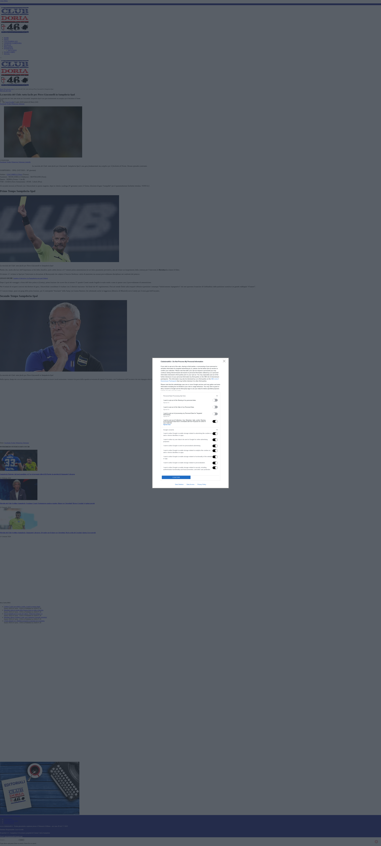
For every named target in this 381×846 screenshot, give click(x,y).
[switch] (215, 400)
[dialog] (190, 423)
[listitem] (190, 396)
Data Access (190, 484)
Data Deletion (179, 484)
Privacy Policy (201, 484)
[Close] (225, 362)
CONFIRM (176, 477)
